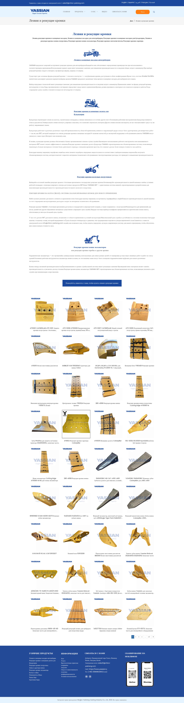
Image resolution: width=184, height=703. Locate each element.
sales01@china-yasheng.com (73, 3)
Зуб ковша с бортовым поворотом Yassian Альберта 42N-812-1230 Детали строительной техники (107, 592)
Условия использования (68, 676)
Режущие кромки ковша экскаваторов (90, 247)
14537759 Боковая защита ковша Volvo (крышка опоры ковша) (108, 630)
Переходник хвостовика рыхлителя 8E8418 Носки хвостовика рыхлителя (108, 554)
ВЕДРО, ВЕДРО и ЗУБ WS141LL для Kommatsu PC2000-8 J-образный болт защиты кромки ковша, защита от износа (107, 367)
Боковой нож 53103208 (76, 553)
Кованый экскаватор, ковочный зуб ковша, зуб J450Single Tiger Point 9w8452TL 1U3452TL (107, 517)
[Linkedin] (90, 676)
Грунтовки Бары (34, 680)
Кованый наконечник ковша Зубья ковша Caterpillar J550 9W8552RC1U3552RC (139, 517)
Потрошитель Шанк (35, 675)
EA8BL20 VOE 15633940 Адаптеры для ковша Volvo (76, 367)
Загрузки (64, 667)
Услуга (63, 661)
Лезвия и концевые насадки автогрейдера (42, 658)
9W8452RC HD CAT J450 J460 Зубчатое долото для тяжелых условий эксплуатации (107, 479)
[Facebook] (86, 676)
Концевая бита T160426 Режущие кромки (139, 366)
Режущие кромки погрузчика (38, 665)
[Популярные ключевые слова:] (154, 12)
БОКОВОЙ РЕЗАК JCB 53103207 (44, 553)
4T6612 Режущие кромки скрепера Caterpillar (76, 442)
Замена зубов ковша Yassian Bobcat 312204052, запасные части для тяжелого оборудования (76, 592)
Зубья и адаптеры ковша (37, 668)
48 (149, 637)
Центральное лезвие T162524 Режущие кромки (76, 404)
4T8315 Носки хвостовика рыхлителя (44, 366)
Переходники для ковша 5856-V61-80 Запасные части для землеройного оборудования (44, 630)
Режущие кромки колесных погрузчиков (94, 177)
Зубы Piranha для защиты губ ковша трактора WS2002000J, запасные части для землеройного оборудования (44, 442)
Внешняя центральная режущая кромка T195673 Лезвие (44, 404)
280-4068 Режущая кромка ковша (108, 403)
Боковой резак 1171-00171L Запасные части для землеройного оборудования (139, 630)
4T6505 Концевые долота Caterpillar (107, 441)
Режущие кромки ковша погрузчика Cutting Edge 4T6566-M (139, 404)
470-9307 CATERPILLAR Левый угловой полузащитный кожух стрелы (108, 329)
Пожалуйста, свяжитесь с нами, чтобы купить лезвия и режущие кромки (92, 283)
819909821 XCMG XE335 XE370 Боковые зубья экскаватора (44, 517)
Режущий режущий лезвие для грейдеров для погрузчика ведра (76, 630)
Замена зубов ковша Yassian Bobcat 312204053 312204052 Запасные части (139, 554)
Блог (62, 659)
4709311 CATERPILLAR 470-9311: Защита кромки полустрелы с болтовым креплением (44, 329)
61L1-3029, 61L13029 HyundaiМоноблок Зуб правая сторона (139, 442)
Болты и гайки (34, 673)
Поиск (143, 12)
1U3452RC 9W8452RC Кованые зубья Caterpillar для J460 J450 (139, 479)
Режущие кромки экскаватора (38, 670)
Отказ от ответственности (69, 670)
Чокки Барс (33, 677)
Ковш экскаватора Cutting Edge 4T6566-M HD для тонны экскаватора (44, 479)
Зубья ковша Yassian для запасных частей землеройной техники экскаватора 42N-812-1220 (139, 592)
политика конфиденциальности (68, 673)
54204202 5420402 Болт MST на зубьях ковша (76, 517)
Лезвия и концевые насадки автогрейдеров (92, 60)
